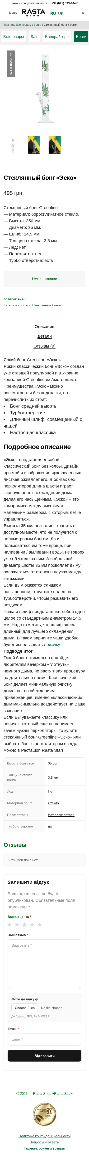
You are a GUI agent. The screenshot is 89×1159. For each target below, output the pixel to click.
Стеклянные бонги (46, 305)
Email (13, 1029)
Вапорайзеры (57, 37)
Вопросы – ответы (45, 1142)
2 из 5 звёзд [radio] (16, 924)
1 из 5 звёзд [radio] (9, 924)
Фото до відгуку (24, 999)
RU (53, 14)
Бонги (38, 24)
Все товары (24, 24)
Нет (51, 791)
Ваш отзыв (18, 935)
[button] (77, 58)
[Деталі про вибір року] (44, 1114)
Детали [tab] (44, 336)
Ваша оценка (19, 917)
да (50, 826)
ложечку (52, 644)
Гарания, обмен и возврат (45, 1148)
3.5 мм (53, 777)
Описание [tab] (44, 326)
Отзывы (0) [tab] (44, 346)
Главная (8, 24)
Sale (34, 37)
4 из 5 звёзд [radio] (31, 924)
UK (61, 14)
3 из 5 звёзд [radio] (24, 924)
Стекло (53, 803)
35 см (52, 763)
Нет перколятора (61, 815)
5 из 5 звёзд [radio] (39, 924)
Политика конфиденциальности (44, 1136)
